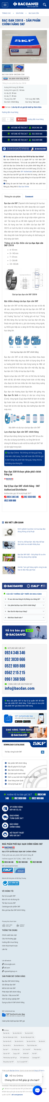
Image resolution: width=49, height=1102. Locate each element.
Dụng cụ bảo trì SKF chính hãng (13, 1002)
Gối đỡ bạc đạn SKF (9, 985)
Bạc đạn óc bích (29, 1033)
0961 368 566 (15, 679)
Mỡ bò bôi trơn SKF (9, 988)
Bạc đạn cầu (6, 1033)
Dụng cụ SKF (16, 1053)
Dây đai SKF (6, 1053)
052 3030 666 (15, 659)
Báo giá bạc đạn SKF (8, 1062)
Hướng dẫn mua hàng (10, 112)
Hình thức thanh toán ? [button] (14, 618)
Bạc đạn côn (42, 1041)
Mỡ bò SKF (26, 1053)
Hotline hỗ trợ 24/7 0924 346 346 (26, 128)
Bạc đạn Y (5, 1049)
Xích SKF (34, 1053)
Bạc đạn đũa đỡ (7, 1041)
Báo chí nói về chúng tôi (10, 899)
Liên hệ (4, 949)
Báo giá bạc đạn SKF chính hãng (13, 910)
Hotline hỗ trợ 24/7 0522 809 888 (26, 140)
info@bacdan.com (20, 688)
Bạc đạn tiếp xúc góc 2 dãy (27, 1037)
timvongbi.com (9, 964)
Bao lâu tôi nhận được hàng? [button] (16, 611)
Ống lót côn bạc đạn (32, 1045)
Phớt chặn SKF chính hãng (11, 992)
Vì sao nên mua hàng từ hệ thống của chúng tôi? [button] (23, 599)
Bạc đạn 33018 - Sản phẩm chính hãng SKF (21, 22)
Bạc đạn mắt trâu (31, 1041)
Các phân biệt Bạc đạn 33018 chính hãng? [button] (21, 605)
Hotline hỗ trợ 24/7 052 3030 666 (26, 134)
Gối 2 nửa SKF (26, 1049)
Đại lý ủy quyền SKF (9, 896)
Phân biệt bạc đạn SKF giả (10, 1057)
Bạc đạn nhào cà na (19, 1045)
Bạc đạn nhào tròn (17, 1033)
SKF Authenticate (26, 172)
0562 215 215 (15, 673)
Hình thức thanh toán (10, 946)
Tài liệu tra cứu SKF (9, 903)
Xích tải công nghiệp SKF (11, 999)
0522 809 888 (15, 666)
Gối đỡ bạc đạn (15, 1049)
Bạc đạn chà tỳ (7, 1045)
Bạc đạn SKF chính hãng (10, 981)
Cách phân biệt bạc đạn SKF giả (13, 1021)
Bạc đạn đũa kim (19, 1041)
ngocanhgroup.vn (10, 971)
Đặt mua (22, 119)
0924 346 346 (15, 653)
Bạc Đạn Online (24, 187)
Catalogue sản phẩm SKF (11, 907)
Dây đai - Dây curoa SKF (10, 995)
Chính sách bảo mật (9, 935)
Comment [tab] (29, 196)
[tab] (24, 599)
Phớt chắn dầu (37, 1049)
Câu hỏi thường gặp (9, 939)
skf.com (7, 968)
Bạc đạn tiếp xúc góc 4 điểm (10, 1037)
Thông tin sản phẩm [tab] (12, 196)
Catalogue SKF (36, 1057)
